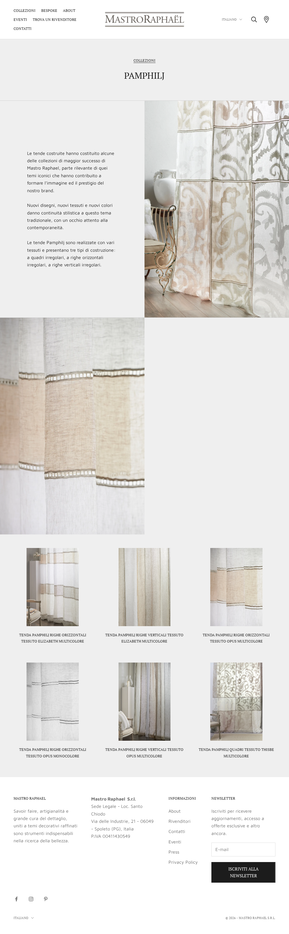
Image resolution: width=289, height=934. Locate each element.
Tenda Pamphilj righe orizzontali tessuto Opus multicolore (236, 638)
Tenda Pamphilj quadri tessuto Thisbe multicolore (236, 752)
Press (173, 851)
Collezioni (25, 10)
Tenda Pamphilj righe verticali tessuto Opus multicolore (144, 752)
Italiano (229, 19)
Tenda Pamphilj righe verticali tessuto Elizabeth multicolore (144, 638)
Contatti (23, 28)
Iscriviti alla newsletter (243, 872)
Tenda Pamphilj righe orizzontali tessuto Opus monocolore (52, 752)
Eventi (20, 19)
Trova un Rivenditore (54, 19)
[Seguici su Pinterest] (46, 899)
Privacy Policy (183, 862)
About (69, 10)
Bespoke (49, 10)
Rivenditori (179, 821)
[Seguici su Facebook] (16, 899)
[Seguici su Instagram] (31, 899)
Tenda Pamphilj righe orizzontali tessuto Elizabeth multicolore (52, 638)
